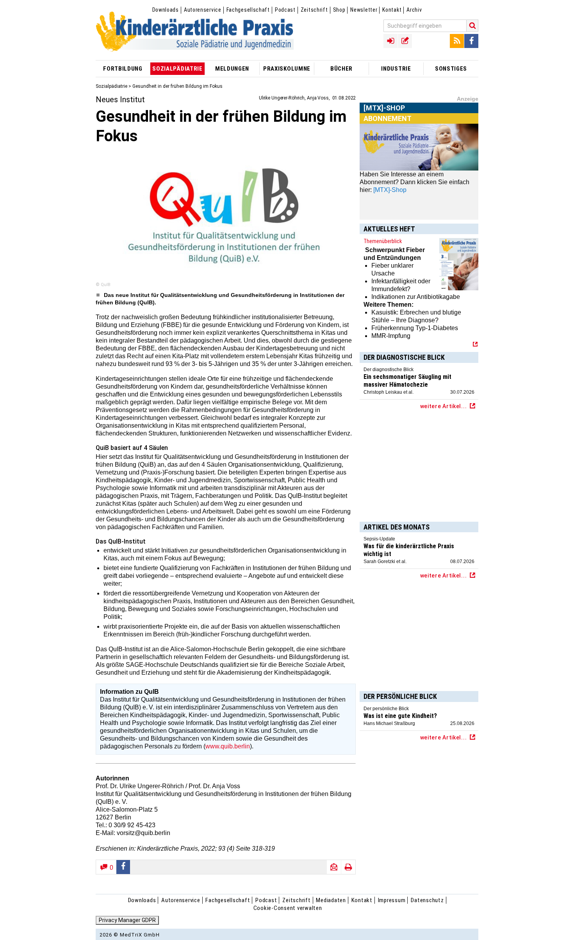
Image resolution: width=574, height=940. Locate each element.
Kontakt (391, 10)
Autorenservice (202, 10)
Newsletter (363, 10)
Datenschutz (427, 900)
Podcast (285, 10)
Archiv (414, 10)
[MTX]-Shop (384, 117)
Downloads (165, 10)
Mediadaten (331, 900)
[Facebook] (471, 41)
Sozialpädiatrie (111, 86)
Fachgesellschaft (248, 10)
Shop (339, 10)
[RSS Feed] (457, 41)
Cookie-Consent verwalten (287, 908)
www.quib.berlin (227, 746)
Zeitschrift (314, 10)
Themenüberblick (383, 241)
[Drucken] (348, 867)
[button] (123, 867)
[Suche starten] (472, 26)
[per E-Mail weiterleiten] (334, 867)
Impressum (392, 900)
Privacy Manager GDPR (127, 920)
